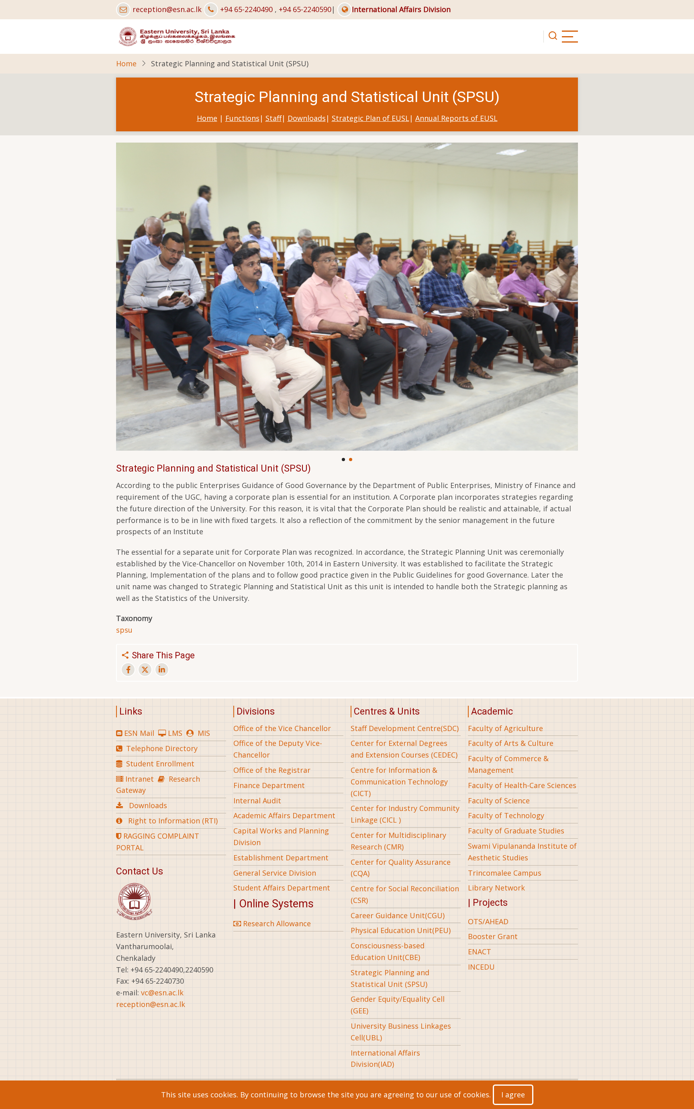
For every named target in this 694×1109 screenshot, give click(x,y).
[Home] (176, 36)
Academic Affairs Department (284, 815)
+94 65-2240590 (305, 9)
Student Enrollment (160, 763)
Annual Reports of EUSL (456, 118)
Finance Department (269, 785)
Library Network (496, 888)
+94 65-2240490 (246, 9)
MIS (204, 733)
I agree (513, 1094)
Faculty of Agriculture (505, 728)
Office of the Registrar (271, 770)
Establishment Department (281, 857)
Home (126, 63)
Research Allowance (276, 923)
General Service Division (274, 873)
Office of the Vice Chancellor (282, 728)
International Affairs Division (401, 9)
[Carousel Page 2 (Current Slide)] (350, 459)
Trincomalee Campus (504, 873)
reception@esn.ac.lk (167, 9)
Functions (242, 118)
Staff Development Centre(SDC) (405, 728)
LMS (175, 733)
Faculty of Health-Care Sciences (522, 785)
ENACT (479, 951)
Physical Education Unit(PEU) (401, 930)
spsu (124, 630)
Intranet (139, 779)
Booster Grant (493, 936)
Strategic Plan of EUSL (370, 118)
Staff (273, 118)
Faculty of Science (499, 800)
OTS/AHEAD (488, 921)
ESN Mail (139, 733)
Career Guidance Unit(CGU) (398, 915)
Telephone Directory (162, 748)
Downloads (307, 118)
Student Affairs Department (281, 888)
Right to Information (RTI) (173, 820)
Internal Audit (257, 800)
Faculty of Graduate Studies (516, 830)
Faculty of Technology (506, 815)
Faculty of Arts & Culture (510, 743)
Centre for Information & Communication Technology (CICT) (399, 781)
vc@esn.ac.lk (162, 992)
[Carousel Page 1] (343, 459)
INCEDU (481, 967)
